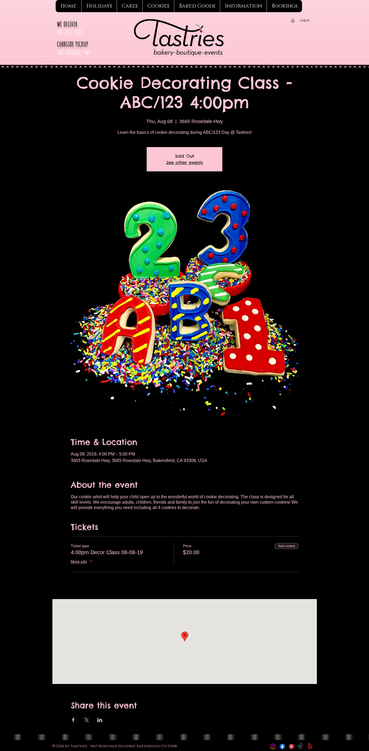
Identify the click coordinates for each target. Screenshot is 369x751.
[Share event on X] (86, 720)
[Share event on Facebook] (73, 720)
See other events (184, 162)
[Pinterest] (291, 746)
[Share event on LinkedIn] (99, 720)
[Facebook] (282, 746)
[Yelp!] (309, 746)
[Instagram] (273, 746)
